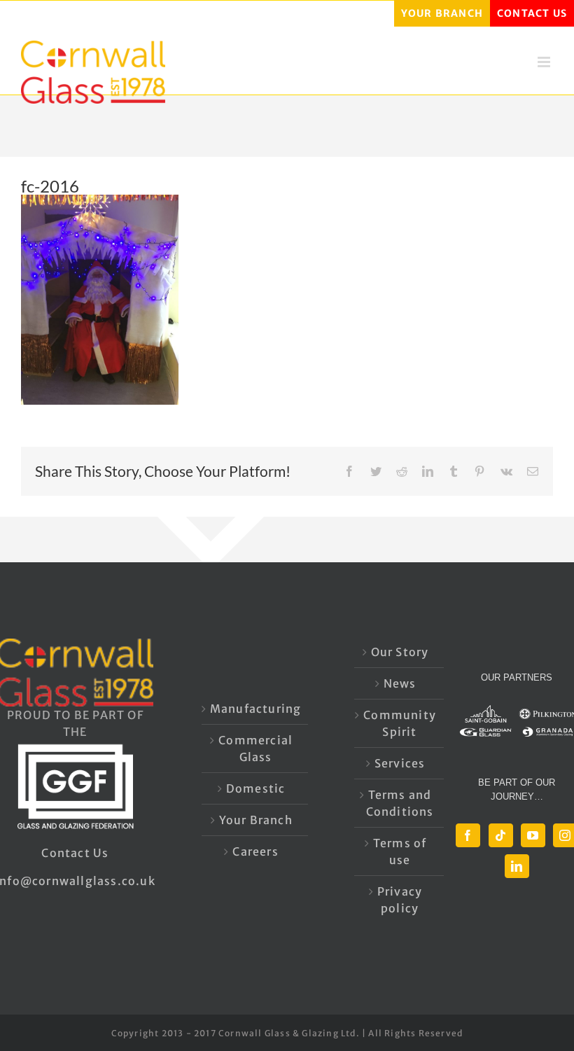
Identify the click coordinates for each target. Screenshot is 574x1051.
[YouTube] (533, 835)
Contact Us (74, 853)
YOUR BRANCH (442, 13)
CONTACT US (532, 13)
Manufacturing (256, 709)
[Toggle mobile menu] (545, 62)
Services (400, 763)
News (400, 683)
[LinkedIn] (517, 866)
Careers (255, 851)
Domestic (256, 788)
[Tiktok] (501, 835)
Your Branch (256, 820)
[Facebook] (468, 835)
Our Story (400, 652)
